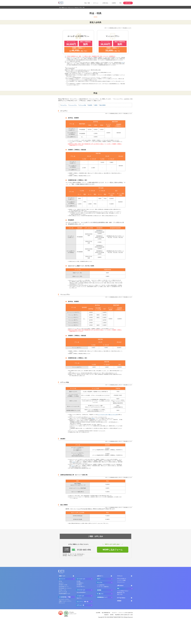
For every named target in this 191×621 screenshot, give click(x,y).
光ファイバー (71, 7)
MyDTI (98, 578)
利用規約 (119, 600)
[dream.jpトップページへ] (61, 571)
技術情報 (99, 590)
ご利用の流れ (105, 3)
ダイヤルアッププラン (64, 599)
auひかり (77, 7)
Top (60, 7)
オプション (95, 3)
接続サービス (64, 7)
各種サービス (62, 575)
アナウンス (119, 575)
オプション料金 (82, 105)
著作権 (111, 614)
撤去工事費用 (102, 105)
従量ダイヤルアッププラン (65, 601)
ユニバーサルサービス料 (103, 414)
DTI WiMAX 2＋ (80, 583)
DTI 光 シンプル (62, 590)
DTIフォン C (62, 603)
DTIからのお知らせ (121, 578)
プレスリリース (120, 582)
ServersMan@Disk (81, 592)
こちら (71, 58)
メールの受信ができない (123, 590)
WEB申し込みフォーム (113, 550)
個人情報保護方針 (106, 612)
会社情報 (98, 612)
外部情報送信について (102, 597)
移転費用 (90, 105)
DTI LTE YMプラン (81, 586)
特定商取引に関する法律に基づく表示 (124, 614)
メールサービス (80, 595)
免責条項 (106, 614)
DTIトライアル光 (63, 591)
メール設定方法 (100, 585)
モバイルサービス (81, 578)
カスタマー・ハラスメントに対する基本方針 (122, 612)
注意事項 (114, 3)
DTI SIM (78, 581)
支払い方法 (119, 594)
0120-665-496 (84, 550)
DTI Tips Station (121, 597)
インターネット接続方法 (102, 586)
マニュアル (99, 582)
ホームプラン (64, 105)
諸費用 (95, 105)
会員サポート (100, 575)
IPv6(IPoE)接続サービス (64, 593)
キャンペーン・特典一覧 (82, 601)
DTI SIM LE (79, 584)
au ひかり (61, 583)
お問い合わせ (120, 585)
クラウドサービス (81, 589)
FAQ (120, 3)
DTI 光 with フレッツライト (65, 588)
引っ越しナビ (100, 593)
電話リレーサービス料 (112, 414)
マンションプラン (73, 105)
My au (93, 418)
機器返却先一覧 (120, 592)
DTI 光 (60, 581)
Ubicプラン (79, 598)
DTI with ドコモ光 (63, 584)
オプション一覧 (80, 605)
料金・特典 (87, 3)
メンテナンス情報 (121, 580)
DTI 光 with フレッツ (63, 586)
